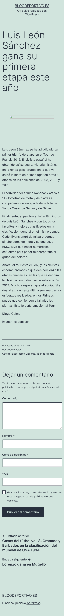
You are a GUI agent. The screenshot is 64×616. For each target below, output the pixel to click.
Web (5, 473)
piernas (7, 305)
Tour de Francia (45, 353)
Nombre (8, 435)
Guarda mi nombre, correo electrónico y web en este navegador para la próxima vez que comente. (34, 496)
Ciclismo (30, 353)
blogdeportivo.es (32, 6)
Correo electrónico (15, 454)
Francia (7, 159)
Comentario (10, 398)
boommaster (14, 349)
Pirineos (48, 295)
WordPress (33, 603)
